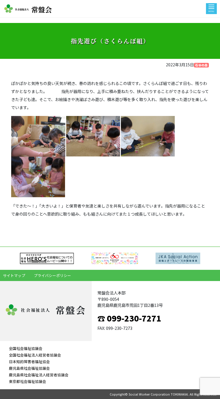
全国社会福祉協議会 (25, 348)
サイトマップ (14, 275)
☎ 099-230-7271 (129, 318)
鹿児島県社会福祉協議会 (29, 368)
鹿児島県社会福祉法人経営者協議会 (38, 374)
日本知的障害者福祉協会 (29, 361)
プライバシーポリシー (52, 275)
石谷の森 (201, 65)
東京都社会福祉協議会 (27, 381)
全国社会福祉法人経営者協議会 (35, 355)
